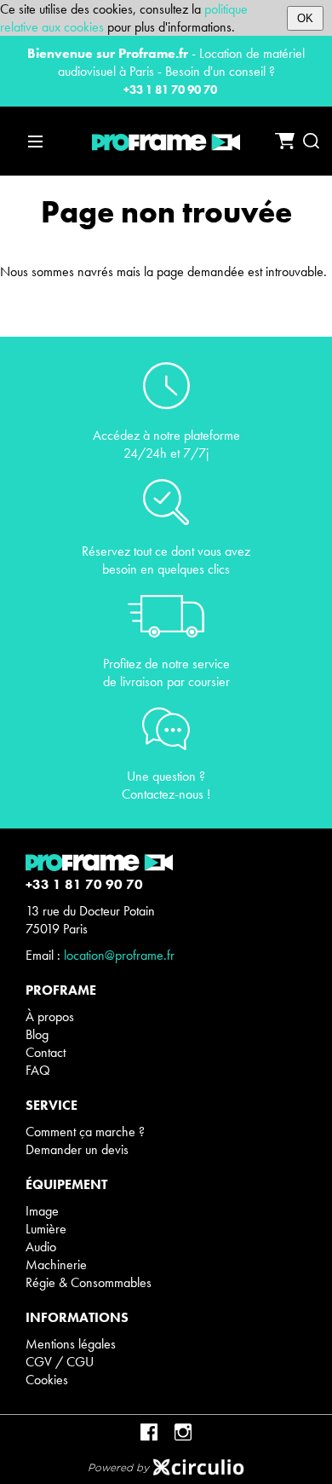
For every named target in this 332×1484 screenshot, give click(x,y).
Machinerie (56, 1264)
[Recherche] (311, 141)
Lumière (46, 1229)
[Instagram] (183, 1432)
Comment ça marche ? (85, 1131)
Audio (41, 1247)
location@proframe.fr (119, 955)
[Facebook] (148, 1432)
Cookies (47, 1380)
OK (305, 18)
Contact (46, 1052)
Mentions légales (71, 1344)
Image (42, 1211)
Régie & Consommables (89, 1282)
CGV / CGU (60, 1362)
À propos (50, 1016)
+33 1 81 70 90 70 (170, 89)
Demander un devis (77, 1149)
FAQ (38, 1070)
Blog (37, 1034)
